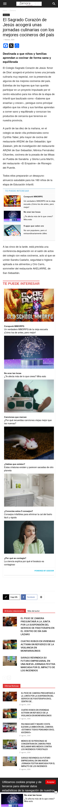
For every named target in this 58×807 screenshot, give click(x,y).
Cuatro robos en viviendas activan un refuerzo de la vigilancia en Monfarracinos (36, 713)
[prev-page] (4, 677)
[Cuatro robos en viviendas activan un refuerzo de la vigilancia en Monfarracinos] (10, 644)
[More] (41, 597)
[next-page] (9, 677)
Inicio (5, 10)
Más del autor (34, 611)
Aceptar (50, 782)
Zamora (13, 10)
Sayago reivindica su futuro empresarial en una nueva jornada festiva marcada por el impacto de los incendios (38, 664)
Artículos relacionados (14, 611)
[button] (4, 4)
